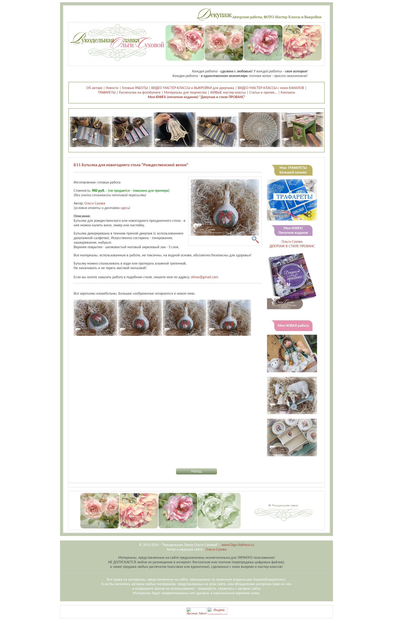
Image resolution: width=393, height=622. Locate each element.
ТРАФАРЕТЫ (107, 92)
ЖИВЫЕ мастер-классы (228, 92)
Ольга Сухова (94, 203)
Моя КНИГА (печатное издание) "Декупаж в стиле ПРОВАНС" (196, 97)
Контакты (288, 92)
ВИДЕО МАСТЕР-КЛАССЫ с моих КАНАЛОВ (271, 88)
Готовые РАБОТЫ (135, 88)
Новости (112, 88)
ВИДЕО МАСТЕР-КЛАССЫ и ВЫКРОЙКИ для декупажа (192, 88)
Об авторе (94, 88)
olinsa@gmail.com (204, 277)
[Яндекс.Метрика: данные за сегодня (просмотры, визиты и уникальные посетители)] (196, 610)
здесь (125, 208)
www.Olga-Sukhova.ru (238, 545)
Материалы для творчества (185, 92)
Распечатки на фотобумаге (140, 92)
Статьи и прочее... (263, 92)
